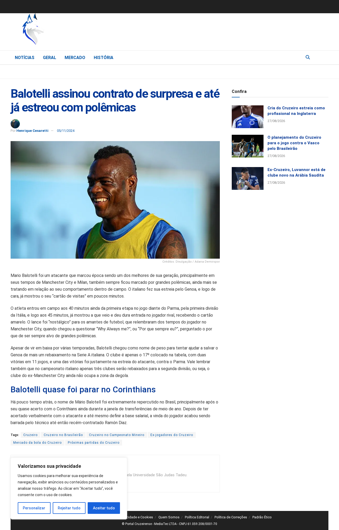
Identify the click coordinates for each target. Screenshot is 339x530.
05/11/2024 (65, 131)
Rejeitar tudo (69, 508)
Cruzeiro (30, 435)
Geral (49, 57)
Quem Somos (169, 517)
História (103, 57)
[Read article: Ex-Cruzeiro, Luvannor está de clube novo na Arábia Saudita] (248, 178)
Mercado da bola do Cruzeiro (37, 442)
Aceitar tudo (104, 508)
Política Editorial (197, 517)
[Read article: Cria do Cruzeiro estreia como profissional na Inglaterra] (248, 116)
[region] (69, 488)
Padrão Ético (262, 517)
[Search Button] (308, 57)
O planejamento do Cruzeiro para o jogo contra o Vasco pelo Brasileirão (294, 143)
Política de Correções (231, 517)
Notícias (24, 57)
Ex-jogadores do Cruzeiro (171, 435)
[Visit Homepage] (61, 30)
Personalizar (34, 508)
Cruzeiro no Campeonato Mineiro (116, 435)
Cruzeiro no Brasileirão (63, 435)
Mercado (75, 57)
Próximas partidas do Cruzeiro (93, 442)
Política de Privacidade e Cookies (127, 517)
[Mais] (324, 57)
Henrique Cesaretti (32, 131)
